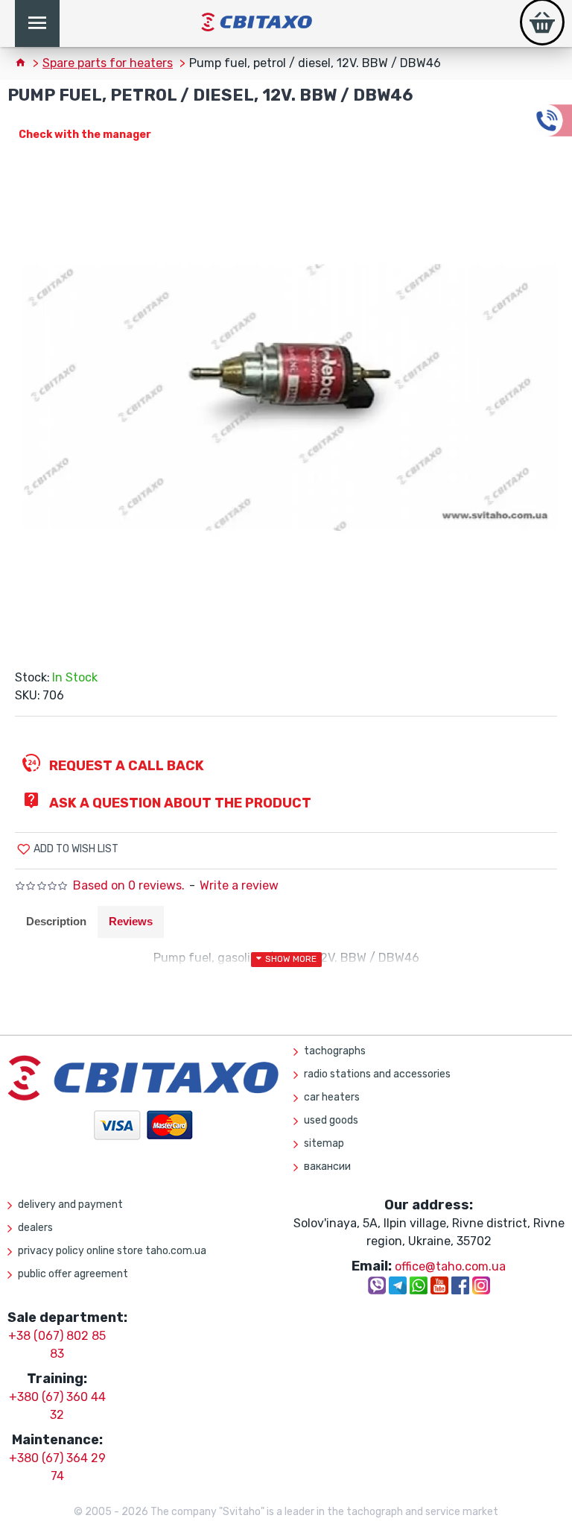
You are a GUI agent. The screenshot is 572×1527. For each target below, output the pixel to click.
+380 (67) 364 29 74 (57, 1467)
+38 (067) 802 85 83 (57, 1345)
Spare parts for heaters (107, 63)
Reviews (131, 921)
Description (56, 921)
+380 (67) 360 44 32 (57, 1406)
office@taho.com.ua (450, 1266)
